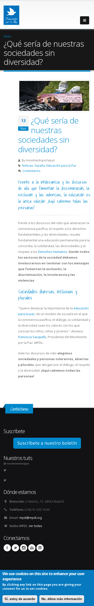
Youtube (31, 547)
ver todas (35, 526)
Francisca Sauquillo (32, 337)
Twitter (15, 547)
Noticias (27, 165)
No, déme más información (61, 599)
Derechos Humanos (52, 251)
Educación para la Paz (61, 165)
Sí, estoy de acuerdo (20, 599)
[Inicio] (11, 14)
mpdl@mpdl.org (30, 518)
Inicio (7, 36)
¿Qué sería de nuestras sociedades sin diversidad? (48, 135)
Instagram (23, 547)
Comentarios (31, 171)
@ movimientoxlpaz (16, 463)
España (40, 165)
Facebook (7, 547)
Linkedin (40, 547)
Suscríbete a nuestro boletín (47, 443)
